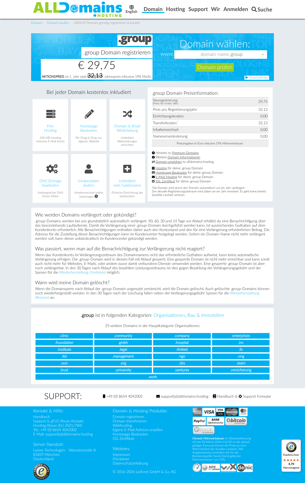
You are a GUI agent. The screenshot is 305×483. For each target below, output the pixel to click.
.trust (64, 370)
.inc (241, 342)
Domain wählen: (214, 44)
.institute (64, 349)
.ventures (182, 370)
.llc (241, 349)
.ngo (181, 356)
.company (182, 336)
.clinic (64, 336)
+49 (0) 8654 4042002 (124, 396)
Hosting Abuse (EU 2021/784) (57, 425)
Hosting (161, 168)
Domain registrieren (128, 417)
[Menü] (298, 442)
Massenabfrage (258, 77)
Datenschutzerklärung (130, 463)
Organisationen (169, 315)
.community (123, 336)
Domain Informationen (184, 157)
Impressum (121, 454)
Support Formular (256, 396)
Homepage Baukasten (171, 172)
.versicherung (240, 370)
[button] (263, 54)
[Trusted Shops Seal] (41, 471)
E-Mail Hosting (166, 177)
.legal (123, 349)
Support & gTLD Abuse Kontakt (58, 421)
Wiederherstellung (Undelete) (82, 272)
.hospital (182, 342)
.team (241, 363)
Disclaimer (121, 459)
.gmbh (123, 342)
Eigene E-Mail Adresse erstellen (138, 430)
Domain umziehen (169, 161)
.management (123, 356)
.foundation (64, 342)
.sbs (182, 363)
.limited (182, 349)
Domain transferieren (130, 421)
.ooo (64, 363)
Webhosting (122, 425)
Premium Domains (185, 153)
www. (167, 54)
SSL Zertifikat (165, 181)
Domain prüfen (214, 67)
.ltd (64, 356)
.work (152, 377)
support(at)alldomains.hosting (184, 396)
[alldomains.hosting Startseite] (77, 9)
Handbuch (225, 396)
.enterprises (241, 336)
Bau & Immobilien (205, 315)
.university (123, 370)
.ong (240, 356)
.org (123, 363)
